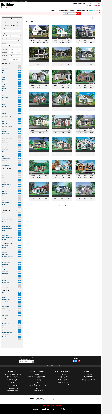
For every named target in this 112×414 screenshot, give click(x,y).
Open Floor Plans (38, 384)
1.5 (6, 35)
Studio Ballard (63, 381)
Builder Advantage (88, 376)
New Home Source (88, 374)
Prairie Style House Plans (12, 385)
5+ (19, 30)
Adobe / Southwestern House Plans (12, 374)
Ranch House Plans (12, 387)
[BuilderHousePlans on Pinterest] (79, 361)
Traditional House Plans (12, 388)
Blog (87, 10)
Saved (76, 3)
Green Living (63, 374)
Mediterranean (12, 384)
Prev (91, 18)
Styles (44, 366)
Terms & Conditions (34, 14)
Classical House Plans (12, 377)
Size (68, 10)
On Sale (98, 10)
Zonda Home (88, 381)
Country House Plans (12, 381)
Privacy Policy (43, 14)
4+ (20, 35)
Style (57, 10)
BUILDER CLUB (92, 10)
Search (39, 366)
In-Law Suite (38, 379)
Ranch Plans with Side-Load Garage (37, 385)
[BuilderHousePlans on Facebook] (73, 361)
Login (84, 3)
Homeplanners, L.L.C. (63, 376)
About (56, 366)
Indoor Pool (38, 381)
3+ (18, 40)
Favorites (72, 10)
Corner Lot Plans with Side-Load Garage (37, 376)
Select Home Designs (63, 377)
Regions (78, 10)
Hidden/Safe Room (37, 377)
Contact (61, 366)
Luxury (37, 382)
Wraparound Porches (38, 390)
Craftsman (12, 382)
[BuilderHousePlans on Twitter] (76, 361)
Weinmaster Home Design (63, 384)
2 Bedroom (37, 374)
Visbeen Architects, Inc (62, 382)
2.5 (12, 35)
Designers (82, 10)
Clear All (19, 23)
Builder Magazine (88, 377)
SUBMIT (78, 13)
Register (79, 3)
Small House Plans (37, 387)
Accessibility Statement (69, 399)
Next (98, 18)
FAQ (52, 366)
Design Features (63, 10)
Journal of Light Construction (88, 379)
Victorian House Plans (12, 390)
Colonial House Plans (12, 379)
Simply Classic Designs (62, 379)
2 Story (37, 388)
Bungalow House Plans (12, 376)
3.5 (17, 35)
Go (99, 3)
